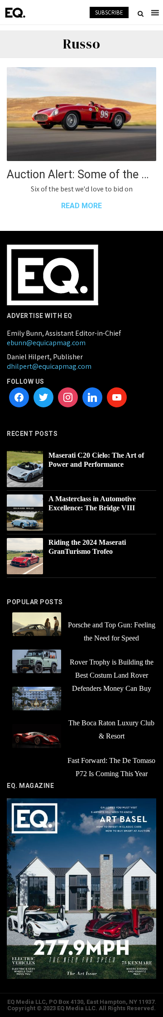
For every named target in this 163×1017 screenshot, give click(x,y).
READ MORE (81, 205)
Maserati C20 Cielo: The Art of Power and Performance (96, 459)
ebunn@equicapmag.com (46, 342)
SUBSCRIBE (109, 12)
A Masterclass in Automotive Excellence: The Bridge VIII (92, 503)
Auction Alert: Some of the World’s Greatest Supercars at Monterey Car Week (81, 174)
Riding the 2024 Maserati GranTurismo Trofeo (87, 546)
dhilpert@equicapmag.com (49, 366)
